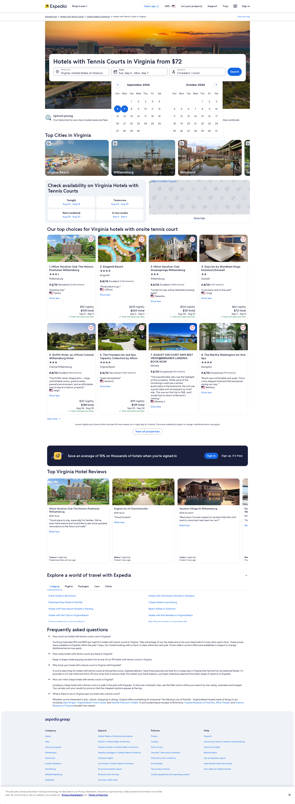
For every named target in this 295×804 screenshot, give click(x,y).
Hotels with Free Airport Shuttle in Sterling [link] (70, 608)
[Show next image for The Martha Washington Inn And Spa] (244, 336)
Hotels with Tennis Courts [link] (72, 16)
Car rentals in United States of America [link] (116, 763)
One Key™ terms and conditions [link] (165, 752)
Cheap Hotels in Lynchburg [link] (163, 602)
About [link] (48, 736)
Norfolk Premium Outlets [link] (124, 702)
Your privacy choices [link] (160, 769)
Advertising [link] (50, 769)
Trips (225, 6)
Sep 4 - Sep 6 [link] (120, 216)
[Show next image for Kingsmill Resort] (142, 248)
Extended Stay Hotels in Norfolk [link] (65, 602)
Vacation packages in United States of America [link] (119, 752)
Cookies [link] (154, 741)
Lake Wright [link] (69, 702)
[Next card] (250, 158)
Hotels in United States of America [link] (114, 741)
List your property (191, 6)
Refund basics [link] (210, 752)
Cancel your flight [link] (212, 747)
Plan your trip (244, 16)
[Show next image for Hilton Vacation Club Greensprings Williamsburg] (193, 248)
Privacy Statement (72, 795)
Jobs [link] (47, 741)
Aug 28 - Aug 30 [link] (71, 216)
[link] (91, 239)
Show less (54, 298)
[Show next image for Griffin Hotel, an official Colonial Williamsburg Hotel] (91, 336)
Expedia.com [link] (51, 16)
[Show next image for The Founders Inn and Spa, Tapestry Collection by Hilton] (142, 336)
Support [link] (208, 736)
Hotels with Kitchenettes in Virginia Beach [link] (171, 615)
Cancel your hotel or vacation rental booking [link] (224, 741)
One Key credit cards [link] (107, 780)
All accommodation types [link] (110, 769)
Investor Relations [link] (53, 763)
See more (52, 418)
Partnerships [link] (51, 752)
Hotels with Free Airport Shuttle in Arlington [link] (172, 595)
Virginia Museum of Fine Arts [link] (199, 702)
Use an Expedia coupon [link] (215, 758)
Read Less (54, 531)
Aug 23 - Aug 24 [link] (71, 204)
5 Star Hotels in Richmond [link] (62, 595)
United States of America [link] (98, 16)
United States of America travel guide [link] (115, 736)
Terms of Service (98, 795)
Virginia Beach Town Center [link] (91, 702)
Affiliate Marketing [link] (53, 774)
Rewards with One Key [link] (108, 774)
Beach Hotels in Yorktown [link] (162, 608)
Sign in (246, 6)
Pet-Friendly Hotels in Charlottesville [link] (168, 621)
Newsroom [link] (50, 758)
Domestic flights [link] (105, 758)
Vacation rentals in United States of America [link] (118, 747)
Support (212, 6)
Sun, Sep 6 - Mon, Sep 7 (133, 73)
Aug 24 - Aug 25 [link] (120, 204)
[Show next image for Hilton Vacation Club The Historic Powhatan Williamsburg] (91, 248)
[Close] (289, 795)
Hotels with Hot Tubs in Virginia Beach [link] (68, 615)
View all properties (147, 431)
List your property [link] (53, 747)
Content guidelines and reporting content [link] (170, 774)
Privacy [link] (154, 736)
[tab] (54, 586)
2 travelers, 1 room (188, 73)
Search (234, 71)
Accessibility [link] (156, 763)
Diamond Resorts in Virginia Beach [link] (66, 621)
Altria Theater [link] (223, 702)
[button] (131, 101)
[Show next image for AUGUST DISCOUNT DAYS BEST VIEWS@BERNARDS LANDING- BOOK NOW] (193, 336)
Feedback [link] (49, 780)
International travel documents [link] (218, 763)
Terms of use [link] (157, 747)
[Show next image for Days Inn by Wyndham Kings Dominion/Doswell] (244, 248)
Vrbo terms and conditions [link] (163, 758)
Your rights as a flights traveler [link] (217, 769)
